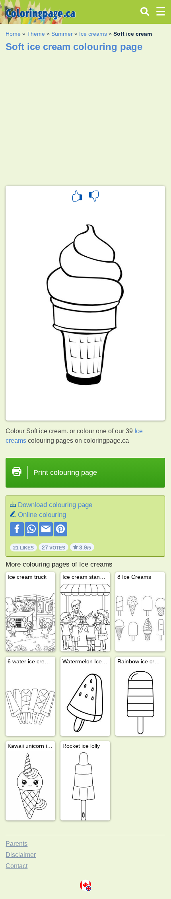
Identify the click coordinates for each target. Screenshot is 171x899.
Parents (16, 843)
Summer (62, 34)
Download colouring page (55, 505)
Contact (16, 866)
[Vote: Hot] (77, 197)
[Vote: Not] (94, 197)
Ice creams (93, 34)
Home (13, 34)
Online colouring (42, 515)
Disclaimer (21, 854)
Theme (36, 34)
